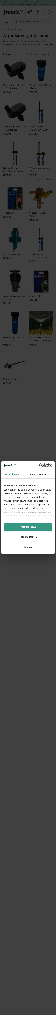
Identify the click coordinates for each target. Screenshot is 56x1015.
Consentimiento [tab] (12, 474)
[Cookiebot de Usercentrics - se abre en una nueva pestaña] (39, 465)
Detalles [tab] (30, 474)
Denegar (28, 547)
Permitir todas (28, 526)
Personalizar (26, 537)
